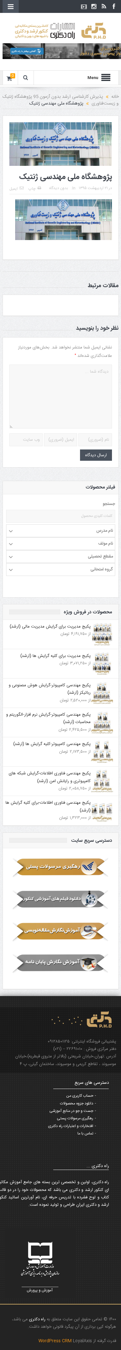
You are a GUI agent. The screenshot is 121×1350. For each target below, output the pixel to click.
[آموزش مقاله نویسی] (60, 931)
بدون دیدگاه (58, 188)
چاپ (31, 189)
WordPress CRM (55, 1341)
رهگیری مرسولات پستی (75, 1118)
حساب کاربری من (79, 1096)
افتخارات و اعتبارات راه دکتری (70, 1126)
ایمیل (13, 189)
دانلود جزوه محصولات (76, 1103)
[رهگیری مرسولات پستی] (60, 867)
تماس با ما (85, 1133)
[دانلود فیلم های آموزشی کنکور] (60, 899)
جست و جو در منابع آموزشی (71, 1111)
